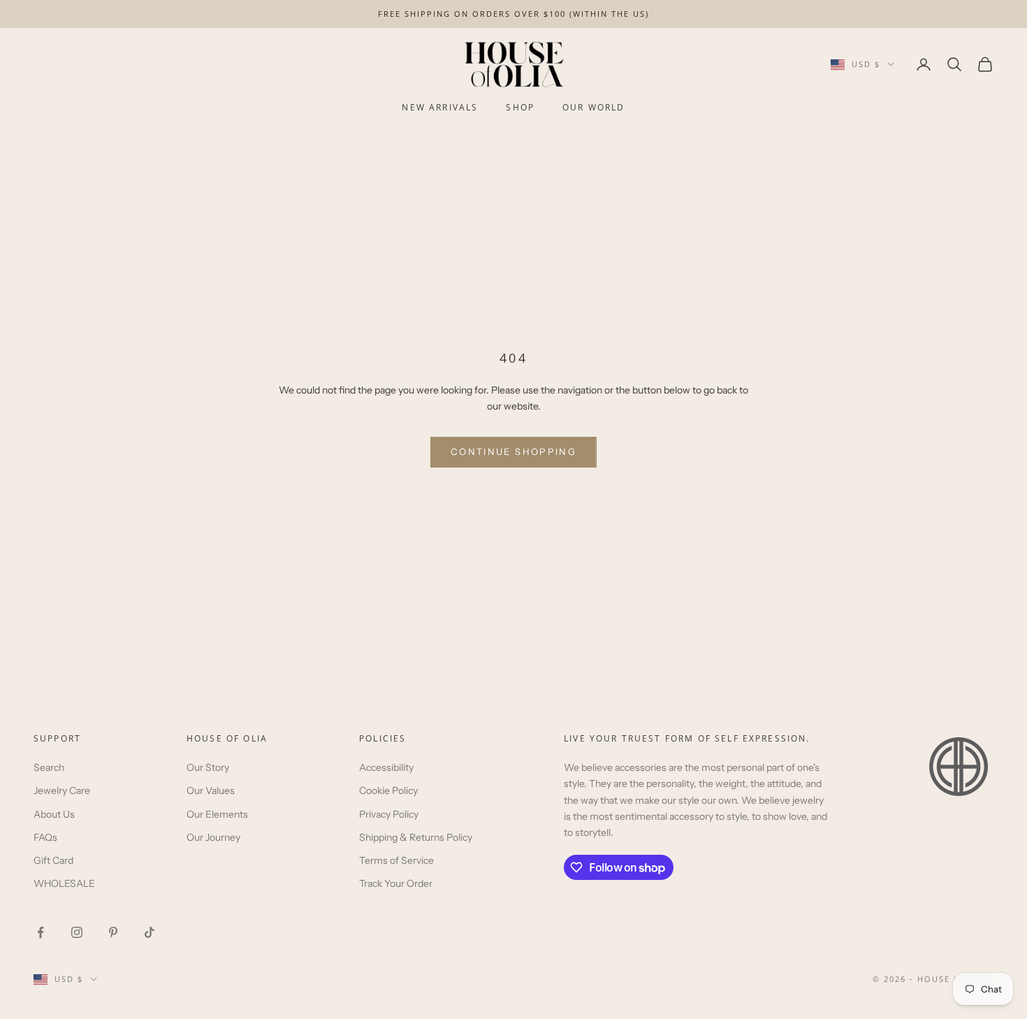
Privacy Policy (388, 814)
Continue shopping (513, 451)
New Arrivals (440, 107)
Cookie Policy (388, 790)
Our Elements (217, 814)
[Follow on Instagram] (77, 932)
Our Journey (213, 837)
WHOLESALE (64, 883)
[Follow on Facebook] (41, 932)
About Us (54, 814)
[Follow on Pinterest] (113, 932)
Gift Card (53, 860)
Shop (520, 107)
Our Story (208, 767)
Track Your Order (395, 883)
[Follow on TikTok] (149, 932)
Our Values (211, 790)
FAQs (45, 837)
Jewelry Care (62, 790)
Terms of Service (396, 860)
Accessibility (386, 767)
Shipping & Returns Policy (415, 837)
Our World (593, 107)
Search (49, 767)
